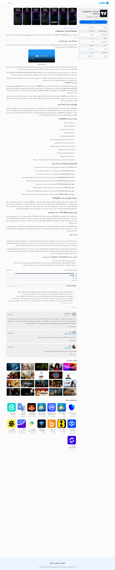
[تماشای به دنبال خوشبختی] (70, 384)
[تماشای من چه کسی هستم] (13, 375)
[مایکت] (104, 4)
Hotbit (20, 69)
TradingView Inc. (90, 56)
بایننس (49, 80)
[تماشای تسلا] (70, 367)
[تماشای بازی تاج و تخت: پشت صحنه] (27, 367)
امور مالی (92, 52)
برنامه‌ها (71, 28)
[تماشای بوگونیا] (41, 392)
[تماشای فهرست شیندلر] (27, 392)
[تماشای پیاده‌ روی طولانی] (70, 392)
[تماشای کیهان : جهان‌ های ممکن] (55, 375)
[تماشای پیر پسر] (55, 367)
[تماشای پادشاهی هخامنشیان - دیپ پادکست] (13, 384)
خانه (76, 28)
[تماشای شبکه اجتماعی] (27, 384)
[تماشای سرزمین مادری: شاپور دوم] (55, 384)
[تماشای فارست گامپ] (41, 375)
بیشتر (74, 307)
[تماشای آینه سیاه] (55, 392)
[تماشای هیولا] (41, 367)
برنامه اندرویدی (91, 49)
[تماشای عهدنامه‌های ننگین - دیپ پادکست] (27, 375)
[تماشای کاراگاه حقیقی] (13, 367)
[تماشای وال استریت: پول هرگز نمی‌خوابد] (13, 392)
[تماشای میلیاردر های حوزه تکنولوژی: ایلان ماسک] (70, 375)
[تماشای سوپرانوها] (41, 384)
